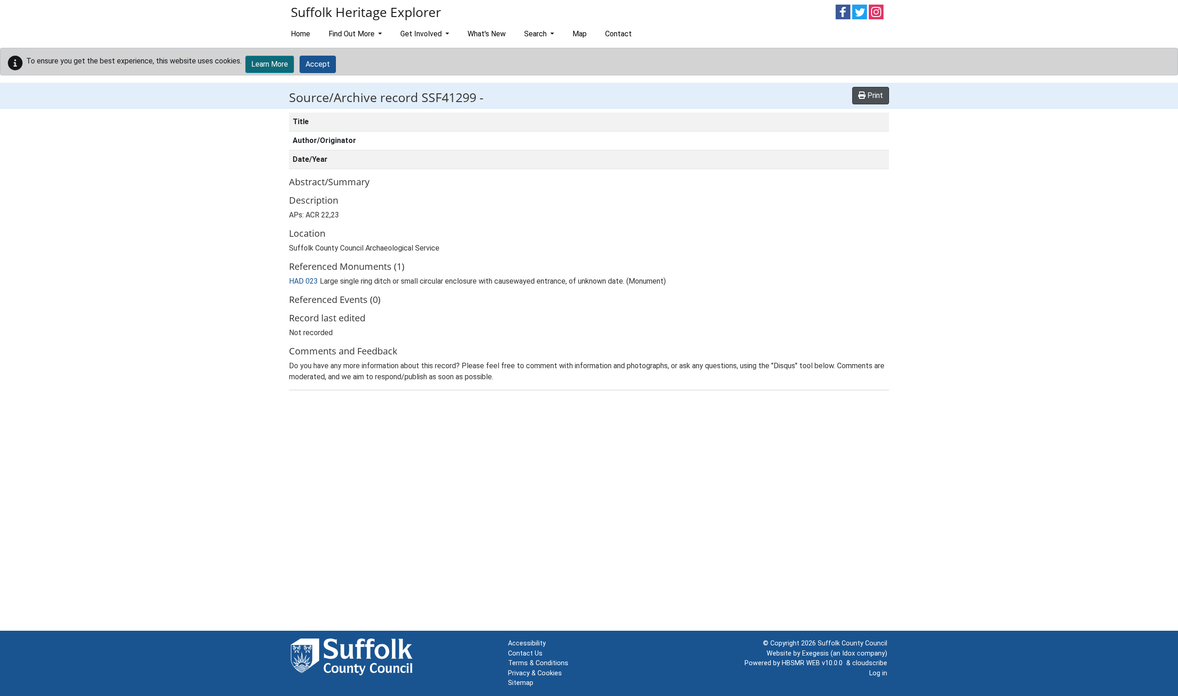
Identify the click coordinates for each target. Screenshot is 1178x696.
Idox (848, 653)
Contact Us (525, 653)
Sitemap (520, 683)
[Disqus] (589, 513)
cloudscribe (869, 663)
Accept (318, 64)
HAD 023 (303, 281)
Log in (878, 673)
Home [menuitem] (300, 33)
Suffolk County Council (852, 643)
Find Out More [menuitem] (352, 33)
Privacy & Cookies (535, 673)
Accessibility (527, 643)
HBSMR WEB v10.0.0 (814, 663)
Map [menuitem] (579, 33)
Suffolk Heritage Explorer (366, 12)
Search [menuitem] (536, 33)
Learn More (269, 64)
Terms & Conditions (538, 663)
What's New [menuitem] (487, 33)
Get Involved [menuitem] (422, 33)
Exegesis (815, 653)
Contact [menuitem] (618, 33)
